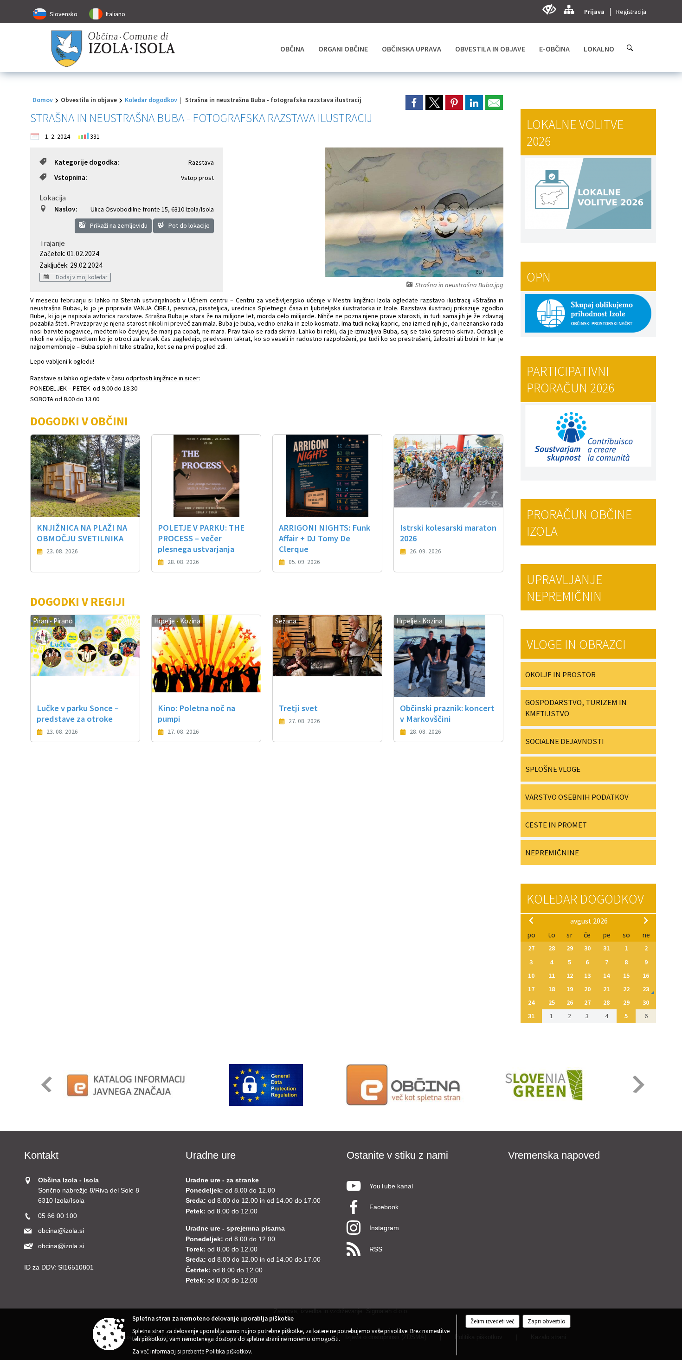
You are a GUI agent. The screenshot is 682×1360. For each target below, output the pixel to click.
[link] (414, 102)
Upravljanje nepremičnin (564, 587)
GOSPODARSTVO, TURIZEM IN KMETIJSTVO (576, 707)
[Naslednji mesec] (646, 920)
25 (551, 1002)
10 (531, 975)
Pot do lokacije (188, 225)
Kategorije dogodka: (86, 162)
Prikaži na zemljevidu (118, 225)
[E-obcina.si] (405, 1085)
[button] (45, 1084)
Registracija (631, 12)
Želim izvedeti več (492, 1321)
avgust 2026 (589, 920)
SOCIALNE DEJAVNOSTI (564, 741)
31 (606, 948)
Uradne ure (211, 1155)
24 (531, 1002)
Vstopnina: (70, 177)
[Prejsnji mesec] (531, 920)
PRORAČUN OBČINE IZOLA (579, 522)
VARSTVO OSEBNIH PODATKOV (577, 797)
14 (606, 975)
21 (606, 989)
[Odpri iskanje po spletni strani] (630, 48)
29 (569, 948)
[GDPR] (266, 1085)
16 (646, 975)
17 (531, 989)
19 (569, 989)
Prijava (594, 12)
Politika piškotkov (228, 1351)
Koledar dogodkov (151, 100)
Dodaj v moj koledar (80, 277)
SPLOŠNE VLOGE (552, 769)
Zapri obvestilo (547, 1321)
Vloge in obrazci (576, 644)
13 (587, 975)
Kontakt (41, 1155)
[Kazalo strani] (568, 9)
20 (587, 989)
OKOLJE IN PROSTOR (560, 674)
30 (587, 948)
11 (551, 975)
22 (626, 989)
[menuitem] (292, 48)
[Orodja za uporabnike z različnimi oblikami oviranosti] (549, 9)
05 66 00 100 (57, 1215)
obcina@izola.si (61, 1230)
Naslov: (65, 209)
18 (551, 989)
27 (531, 948)
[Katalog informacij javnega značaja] (127, 1085)
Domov (42, 100)
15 (626, 975)
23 (646, 989)
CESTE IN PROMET (556, 825)
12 (569, 975)
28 (551, 948)
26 (569, 1002)
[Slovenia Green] (543, 1085)
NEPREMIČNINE (552, 852)
